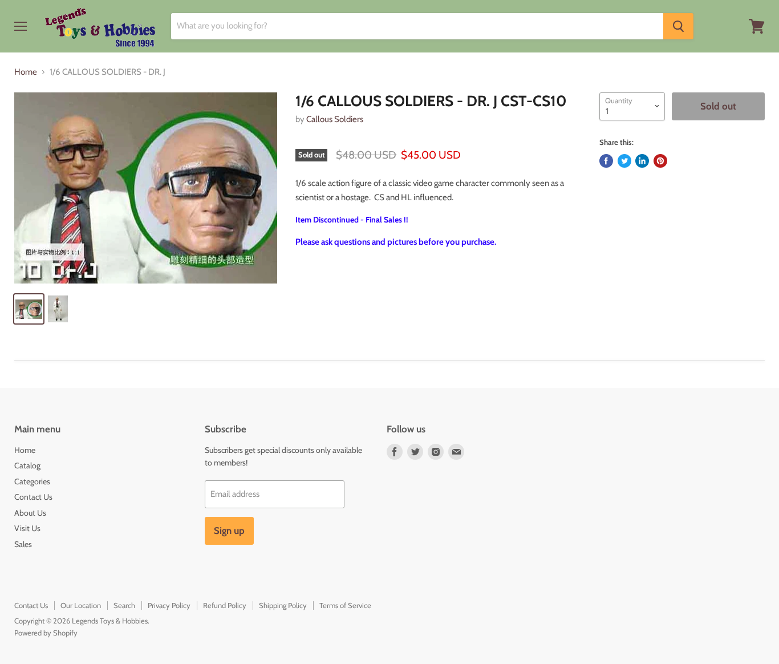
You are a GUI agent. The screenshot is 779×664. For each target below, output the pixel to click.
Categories (32, 481)
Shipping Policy (283, 605)
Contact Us (33, 497)
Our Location (80, 605)
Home (25, 72)
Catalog (27, 465)
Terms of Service (345, 605)
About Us (30, 513)
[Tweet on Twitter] (624, 161)
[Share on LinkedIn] (642, 161)
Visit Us (27, 528)
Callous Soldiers (334, 119)
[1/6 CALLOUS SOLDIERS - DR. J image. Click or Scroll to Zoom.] (145, 188)
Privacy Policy (169, 605)
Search (124, 605)
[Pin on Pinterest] (660, 161)
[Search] (678, 26)
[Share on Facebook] (606, 161)
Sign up (229, 530)
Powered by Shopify (46, 632)
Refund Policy (224, 605)
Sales (23, 544)
